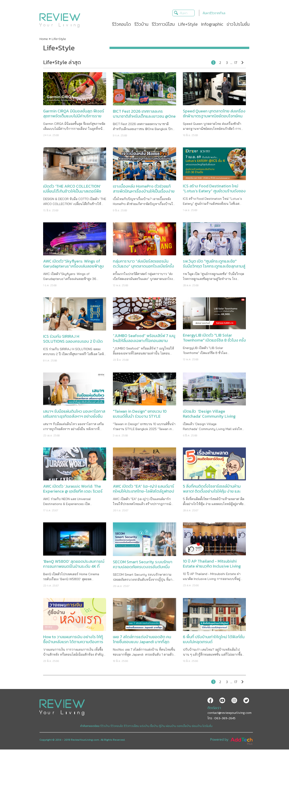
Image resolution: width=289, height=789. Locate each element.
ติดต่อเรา (214, 707)
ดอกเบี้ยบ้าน (184, 726)
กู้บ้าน (162, 726)
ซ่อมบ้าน (197, 726)
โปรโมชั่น (207, 726)
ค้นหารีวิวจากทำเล (214, 13)
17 (235, 62)
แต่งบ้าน (144, 726)
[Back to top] (274, 774)
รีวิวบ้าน (105, 726)
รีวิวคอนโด (116, 726)
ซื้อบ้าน (154, 726)
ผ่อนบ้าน (171, 726)
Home (44, 39)
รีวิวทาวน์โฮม (131, 726)
